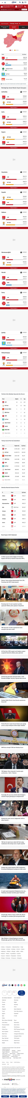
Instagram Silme (17, 1036)
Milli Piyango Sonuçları (19, 1029)
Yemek (3, 1004)
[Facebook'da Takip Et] (9, 985)
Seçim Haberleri (17, 1009)
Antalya (13, 949)
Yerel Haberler (17, 997)
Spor (3, 1015)
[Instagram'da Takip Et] (15, 985)
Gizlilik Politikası (17, 1062)
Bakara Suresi (20, 1053)
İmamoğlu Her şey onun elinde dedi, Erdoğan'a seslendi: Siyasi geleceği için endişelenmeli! (13, 795)
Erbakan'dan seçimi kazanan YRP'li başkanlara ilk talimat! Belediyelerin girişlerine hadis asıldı (13, 868)
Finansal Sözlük (5, 1024)
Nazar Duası (16, 1042)
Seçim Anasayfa (5, 23)
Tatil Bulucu (16, 1027)
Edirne (19, 955)
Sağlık (15, 1002)
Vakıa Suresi (12, 1053)
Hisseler (4, 1027)
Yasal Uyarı (4, 1064)
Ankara (8, 949)
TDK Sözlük (16, 1038)
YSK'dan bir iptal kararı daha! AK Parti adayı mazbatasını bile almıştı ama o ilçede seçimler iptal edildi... (13, 843)
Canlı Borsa (4, 1022)
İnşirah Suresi (15, 1052)
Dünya (19, 1050)
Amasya (3, 949)
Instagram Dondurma (19, 1033)
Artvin (18, 949)
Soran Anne (16, 1024)
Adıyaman (8, 947)
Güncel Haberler (6, 1050)
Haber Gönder (22, 993)
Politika (13, 1050)
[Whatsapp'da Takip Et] (24, 985)
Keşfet (3, 1042)
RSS (8, 1064)
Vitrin (15, 1006)
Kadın (3, 1006)
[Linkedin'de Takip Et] (18, 985)
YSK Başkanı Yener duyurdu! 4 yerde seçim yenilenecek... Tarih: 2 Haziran (12, 772)
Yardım (7, 1062)
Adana (3, 947)
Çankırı (19, 953)
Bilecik (8, 951)
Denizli (8, 955)
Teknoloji (16, 1000)
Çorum (3, 955)
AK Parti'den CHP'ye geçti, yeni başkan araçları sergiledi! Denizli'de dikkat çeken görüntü (13, 652)
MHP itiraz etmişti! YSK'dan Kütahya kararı (12, 747)
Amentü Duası (14, 1056)
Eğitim (3, 1013)
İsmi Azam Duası (16, 1055)
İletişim (3, 1062)
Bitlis (18, 951)
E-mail (15, 1015)
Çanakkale (13, 953)
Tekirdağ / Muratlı (14, 23)
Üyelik (11, 1062)
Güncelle (25, 9)
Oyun (15, 1020)
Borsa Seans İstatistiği (7, 1020)
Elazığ (3, 958)
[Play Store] (4, 993)
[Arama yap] (20, 2)
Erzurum (14, 958)
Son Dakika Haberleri (7, 997)
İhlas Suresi (5, 1053)
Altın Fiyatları (5, 1031)
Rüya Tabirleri (5, 1038)
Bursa (8, 953)
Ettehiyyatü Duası (6, 1055)
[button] (5, 2)
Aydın (23, 949)
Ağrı (22, 947)
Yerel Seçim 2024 (17, 1058)
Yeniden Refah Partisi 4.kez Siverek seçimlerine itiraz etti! (13, 701)
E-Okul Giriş (17, 1031)
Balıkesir (4, 951)
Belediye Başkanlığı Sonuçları (4, 27)
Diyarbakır (13, 955)
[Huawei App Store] (14, 993)
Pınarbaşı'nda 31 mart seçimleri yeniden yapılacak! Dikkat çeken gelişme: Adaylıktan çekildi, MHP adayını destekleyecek (12, 605)
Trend (3, 1011)
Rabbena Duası (5, 1056)
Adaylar (23, 27)
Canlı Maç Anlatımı (18, 1011)
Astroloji (16, 1004)
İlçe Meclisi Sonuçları (14, 27)
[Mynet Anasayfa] (14, 2)
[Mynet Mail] (25, 2)
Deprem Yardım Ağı (6, 1058)
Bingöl (13, 951)
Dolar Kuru (4, 1033)
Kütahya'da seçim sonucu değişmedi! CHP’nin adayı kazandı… (13, 819)
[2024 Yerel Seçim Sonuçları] (2, 6)
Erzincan (8, 958)
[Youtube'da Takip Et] (21, 985)
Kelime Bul (16, 1022)
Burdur (3, 953)
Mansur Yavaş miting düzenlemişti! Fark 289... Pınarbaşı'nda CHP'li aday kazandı (13, 581)
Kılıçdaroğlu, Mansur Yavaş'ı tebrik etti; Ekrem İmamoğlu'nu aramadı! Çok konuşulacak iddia (13, 915)
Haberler (4, 1000)
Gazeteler (16, 1013)
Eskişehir (20, 958)
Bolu (22, 951)
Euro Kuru (4, 1036)
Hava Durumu (5, 1040)
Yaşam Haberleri (6, 1052)
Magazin (4, 1009)
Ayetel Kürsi (17, 1040)
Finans (3, 1002)
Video (3, 1018)
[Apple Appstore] (9, 993)
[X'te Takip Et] (12, 985)
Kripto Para (4, 1029)
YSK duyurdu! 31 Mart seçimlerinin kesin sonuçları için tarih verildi (11, 628)
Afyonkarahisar (16, 947)
